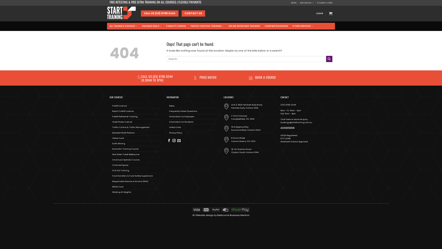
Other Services (301, 26)
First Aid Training (120, 170)
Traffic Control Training (206, 26)
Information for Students (181, 122)
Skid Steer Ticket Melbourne (125, 154)
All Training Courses (122, 26)
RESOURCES (305, 2)
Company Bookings (276, 26)
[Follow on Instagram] (174, 141)
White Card (117, 186)
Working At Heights (121, 192)
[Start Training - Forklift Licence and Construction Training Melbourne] (121, 13)
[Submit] (329, 59)
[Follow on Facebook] (169, 141)
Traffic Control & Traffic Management (131, 127)
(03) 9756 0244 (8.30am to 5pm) (157, 78)
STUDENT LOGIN (324, 2)
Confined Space (120, 165)
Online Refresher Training (244, 26)
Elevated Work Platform (123, 132)
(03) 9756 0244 (288, 104)
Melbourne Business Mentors (233, 215)
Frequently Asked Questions (183, 111)
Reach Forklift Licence (123, 111)
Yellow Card (118, 138)
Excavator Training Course (125, 148)
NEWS (294, 2)
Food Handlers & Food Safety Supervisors (132, 175)
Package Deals (150, 26)
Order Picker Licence (122, 122)
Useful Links (175, 127)
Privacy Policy (175, 132)
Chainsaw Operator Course (126, 159)
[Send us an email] (179, 141)
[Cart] (330, 13)
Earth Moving (118, 143)
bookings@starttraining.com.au (296, 122)
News (172, 105)
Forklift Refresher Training (125, 116)
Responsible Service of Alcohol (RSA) (130, 181)
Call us (147, 76)
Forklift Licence (176, 26)
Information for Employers (181, 116)
